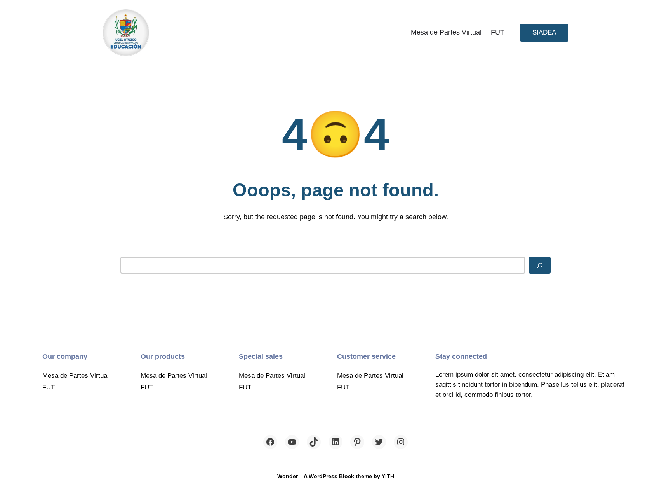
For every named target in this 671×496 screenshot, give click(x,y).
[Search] (540, 265)
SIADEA (544, 32)
